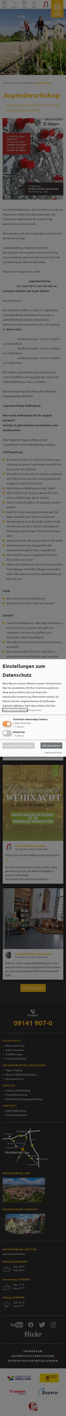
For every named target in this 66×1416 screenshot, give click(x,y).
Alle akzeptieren (51, 745)
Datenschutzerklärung (14, 710)
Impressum (35, 710)
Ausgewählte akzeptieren (18, 745)
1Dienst (18, 726)
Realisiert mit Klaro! (53, 752)
